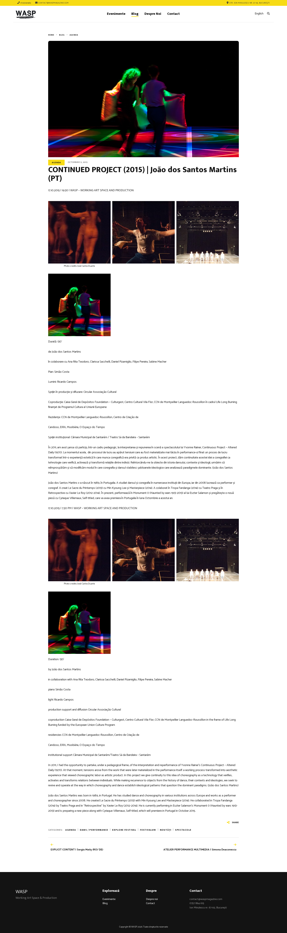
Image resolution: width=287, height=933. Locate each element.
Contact (150, 903)
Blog (105, 903)
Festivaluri (148, 830)
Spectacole (183, 830)
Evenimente (108, 899)
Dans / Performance (94, 830)
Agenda (56, 162)
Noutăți (165, 830)
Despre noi (152, 899)
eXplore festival (124, 830)
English (259, 13)
